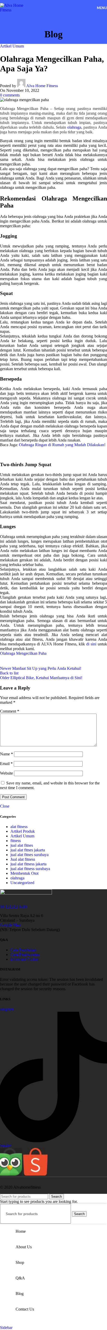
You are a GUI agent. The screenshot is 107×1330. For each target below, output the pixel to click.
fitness (15, 840)
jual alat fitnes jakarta (27, 850)
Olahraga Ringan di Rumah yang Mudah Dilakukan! (62, 445)
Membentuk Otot (24, 873)
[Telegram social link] (57, 661)
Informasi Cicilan (24, 959)
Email (6, 763)
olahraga (74, 127)
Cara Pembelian (23, 950)
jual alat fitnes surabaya (29, 854)
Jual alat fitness (22, 859)
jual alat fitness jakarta (28, 864)
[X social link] (18, 661)
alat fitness (19, 826)
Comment (9, 711)
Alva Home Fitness (42, 86)
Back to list (9, 673)
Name (6, 754)
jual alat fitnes (21, 845)
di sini (91, 644)
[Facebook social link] (5, 661)
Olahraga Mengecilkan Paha (23, 653)
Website (6, 773)
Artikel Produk (22, 831)
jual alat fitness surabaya (30, 868)
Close (4, 806)
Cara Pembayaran (24, 954)
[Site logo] (17, 10)
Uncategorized (22, 882)
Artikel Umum (12, 46)
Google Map (10, 925)
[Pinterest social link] (31, 661)
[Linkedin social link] (44, 661)
